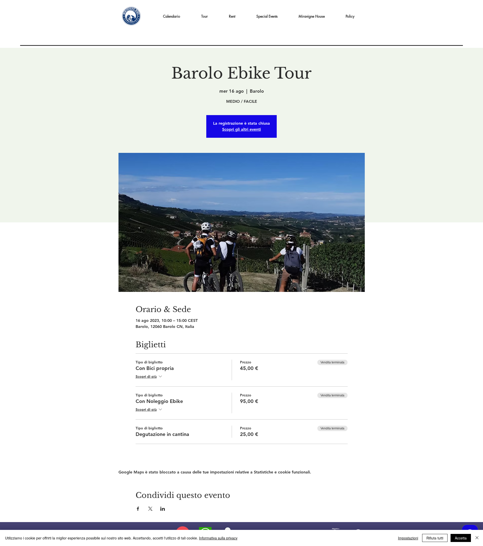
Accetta (461, 537)
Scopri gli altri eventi (241, 129)
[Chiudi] (477, 538)
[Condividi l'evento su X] (150, 509)
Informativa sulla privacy (218, 537)
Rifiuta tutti (434, 537)
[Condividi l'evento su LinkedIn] (162, 509)
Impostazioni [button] (408, 537)
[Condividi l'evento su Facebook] (138, 509)
